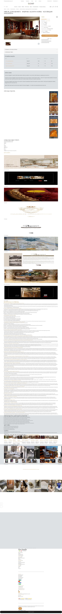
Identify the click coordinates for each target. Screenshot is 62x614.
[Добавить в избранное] (7, 437)
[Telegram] (18, 590)
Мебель (23, 6)
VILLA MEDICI (6, 300)
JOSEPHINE (6, 251)
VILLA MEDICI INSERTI (7, 284)
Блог (18, 567)
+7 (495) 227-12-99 (20, 586)
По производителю (35, 6)
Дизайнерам (19, 563)
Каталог (7, 6)
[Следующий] (39, 44)
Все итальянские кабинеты (45, 39)
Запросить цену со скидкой (49, 35)
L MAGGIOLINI (6, 235)
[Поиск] (54, 6)
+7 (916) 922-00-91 (20, 587)
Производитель (45, 20)
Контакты (19, 568)
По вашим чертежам (42, 6)
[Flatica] (31, 592)
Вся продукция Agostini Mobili (45, 42)
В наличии (15, 6)
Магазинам (19, 561)
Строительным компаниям (21, 562)
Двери (31, 6)
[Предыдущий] (5, 44)
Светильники (27, 6)
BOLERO (6, 202)
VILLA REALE (6, 186)
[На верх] (20, 608)
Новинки (19, 6)
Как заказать (19, 559)
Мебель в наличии (20, 552)
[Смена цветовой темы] (52, 6)
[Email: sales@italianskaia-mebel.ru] (50, 6)
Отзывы (19, 566)
